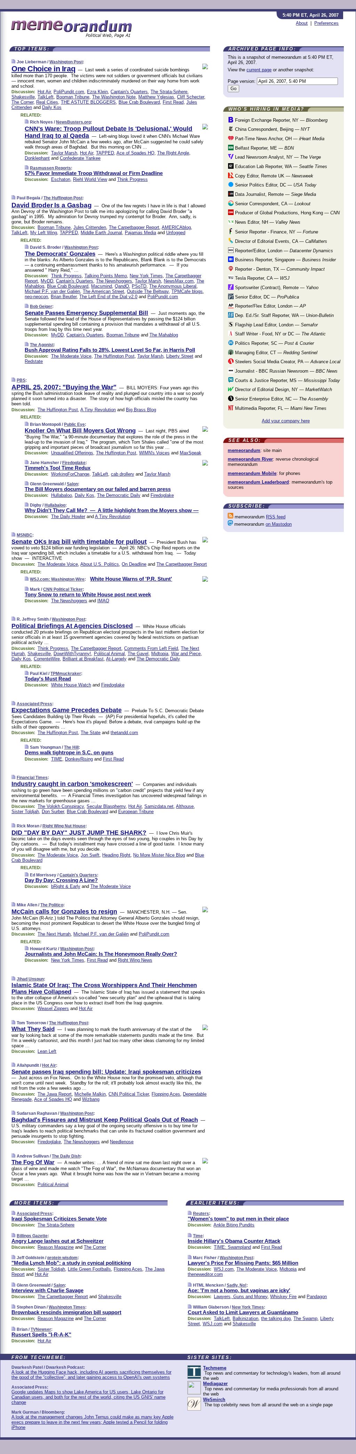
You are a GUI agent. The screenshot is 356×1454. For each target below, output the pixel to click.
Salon (72, 484)
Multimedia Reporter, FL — (280, 408)
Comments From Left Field (151, 648)
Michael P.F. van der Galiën (52, 291)
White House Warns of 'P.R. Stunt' (131, 579)
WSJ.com (224, 1269)
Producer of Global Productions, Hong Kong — (287, 212)
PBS (21, 380)
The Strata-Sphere (169, 91)
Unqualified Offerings (72, 452)
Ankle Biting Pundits (233, 1224)
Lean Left (47, 1051)
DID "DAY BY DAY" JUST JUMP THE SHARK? (78, 832)
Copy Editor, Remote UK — (273, 175)
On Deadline (134, 564)
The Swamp (305, 1318)
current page (259, 69)
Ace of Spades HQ (135, 153)
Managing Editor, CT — (275, 352)
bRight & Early (65, 886)
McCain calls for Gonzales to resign (64, 911)
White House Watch (71, 685)
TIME (56, 759)
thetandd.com (124, 732)
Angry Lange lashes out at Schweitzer (57, 1241)
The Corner (22, 102)
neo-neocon (36, 296)
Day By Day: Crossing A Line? (61, 880)
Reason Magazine (56, 1247)
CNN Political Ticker (63, 589)
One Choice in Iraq (43, 68)
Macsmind (101, 286)
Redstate (34, 361)
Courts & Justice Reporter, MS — (287, 380)
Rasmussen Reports (50, 168)
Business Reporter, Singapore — (285, 259)
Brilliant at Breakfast (83, 658)
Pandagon (317, 1296)
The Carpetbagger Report (134, 227)
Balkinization (245, 1318)
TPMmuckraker (65, 674)
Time (198, 1236)
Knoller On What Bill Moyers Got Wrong (80, 430)
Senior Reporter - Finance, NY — (276, 232)
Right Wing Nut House (64, 826)
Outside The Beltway (148, 291)
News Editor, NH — (267, 222)
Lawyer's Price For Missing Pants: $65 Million (243, 1263)
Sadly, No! (236, 1285)
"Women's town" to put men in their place (238, 1219)
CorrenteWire (47, 658)
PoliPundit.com (69, 91)
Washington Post (66, 62)
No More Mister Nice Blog (159, 855)
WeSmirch (214, 1399)
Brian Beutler (63, 296)
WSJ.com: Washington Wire (57, 579)
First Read (173, 102)
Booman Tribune (72, 97)
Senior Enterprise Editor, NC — (281, 399)
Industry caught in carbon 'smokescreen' (72, 783)
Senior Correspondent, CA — (272, 203)
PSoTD (139, 286)
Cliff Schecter (190, 97)
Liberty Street (179, 356)
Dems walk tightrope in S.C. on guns (69, 752)
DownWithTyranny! (72, 653)
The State (90, 732)
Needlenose (122, 1141)
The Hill (71, 747)
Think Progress (132, 179)
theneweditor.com (205, 1274)
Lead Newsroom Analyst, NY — (277, 157)
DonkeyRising (79, 759)
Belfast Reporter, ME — (264, 148)
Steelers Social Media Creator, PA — (287, 361)
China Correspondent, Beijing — (272, 129)
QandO (122, 286)
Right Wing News (135, 960)
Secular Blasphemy (106, 806)
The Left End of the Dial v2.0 (108, 296)
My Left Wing (43, 232)
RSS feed (275, 516)
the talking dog (276, 1318)
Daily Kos (52, 107)
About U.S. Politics (99, 564)
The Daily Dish (66, 1156)
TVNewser (41, 1329)
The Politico (51, 905)
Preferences (326, 23)
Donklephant (37, 158)
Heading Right (116, 855)
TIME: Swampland (232, 1247)
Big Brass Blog (141, 409)
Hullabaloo (61, 495)
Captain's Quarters (129, 91)
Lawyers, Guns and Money (240, 1296)
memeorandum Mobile (252, 473)
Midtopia (159, 653)
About (302, 23)
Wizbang (90, 1099)
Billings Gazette (32, 1236)
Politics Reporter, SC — (274, 343)
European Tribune (136, 811)
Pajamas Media (140, 232)
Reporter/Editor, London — (283, 250)
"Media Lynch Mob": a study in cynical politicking (71, 1263)
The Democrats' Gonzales (60, 254)
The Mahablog (163, 334)
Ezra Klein (97, 91)
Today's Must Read (48, 679)
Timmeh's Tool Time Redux (57, 468)
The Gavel (138, 653)
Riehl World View (90, 179)
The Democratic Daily (118, 495)
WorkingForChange (70, 474)
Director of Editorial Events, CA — (280, 241)
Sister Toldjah (25, 811)
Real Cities (47, 102)
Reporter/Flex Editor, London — (270, 306)
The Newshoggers (114, 281)
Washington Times (67, 1307)
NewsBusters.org (73, 122)
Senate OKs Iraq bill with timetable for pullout (79, 541)
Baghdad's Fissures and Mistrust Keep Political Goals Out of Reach (104, 1120)
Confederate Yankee (80, 158)
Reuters (201, 1213)
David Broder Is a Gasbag (51, 205)
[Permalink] (13, 61)
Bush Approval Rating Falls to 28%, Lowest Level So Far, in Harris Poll (110, 350)
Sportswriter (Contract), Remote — (276, 287)
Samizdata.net (158, 806)
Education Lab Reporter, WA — (280, 166)
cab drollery (122, 474)
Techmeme (214, 1367)
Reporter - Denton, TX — (279, 269)
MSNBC (24, 535)
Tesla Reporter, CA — (262, 278)
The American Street (103, 291)
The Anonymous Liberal (172, 286)
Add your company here (286, 420)
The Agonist (42, 345)
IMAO (103, 600)
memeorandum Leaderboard (258, 482)
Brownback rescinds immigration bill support (66, 1312)
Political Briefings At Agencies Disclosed (72, 625)
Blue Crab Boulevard (139, 102)
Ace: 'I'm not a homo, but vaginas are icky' (239, 1290)
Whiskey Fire (283, 1296)
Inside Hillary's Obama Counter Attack (234, 1241)
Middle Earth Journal (101, 232)
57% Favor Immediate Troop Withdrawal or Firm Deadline (94, 173)
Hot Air (44, 91)
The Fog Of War (33, 1162)
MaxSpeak (190, 452)
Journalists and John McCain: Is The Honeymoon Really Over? (101, 954)
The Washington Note (114, 97)
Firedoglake (74, 463)
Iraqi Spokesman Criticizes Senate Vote (59, 1219)
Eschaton (60, 179)
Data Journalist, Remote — (275, 194)
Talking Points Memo (105, 275)
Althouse (185, 806)
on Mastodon (279, 524)
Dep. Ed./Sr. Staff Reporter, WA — (284, 315)
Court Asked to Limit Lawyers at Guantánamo (243, 1312)
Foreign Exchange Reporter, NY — (280, 120)
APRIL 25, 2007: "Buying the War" (63, 387)
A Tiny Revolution (98, 409)
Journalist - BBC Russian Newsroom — (286, 371)
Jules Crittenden (89, 227)
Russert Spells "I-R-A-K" (41, 1334)
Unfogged (175, 232)
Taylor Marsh (64, 153)
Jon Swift (90, 855)
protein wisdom (62, 1258)
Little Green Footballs (89, 1269)
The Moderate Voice (71, 356)
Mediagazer (215, 1383)
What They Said (33, 1029)
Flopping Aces (166, 1094)
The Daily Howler (68, 516)
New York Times (146, 275)
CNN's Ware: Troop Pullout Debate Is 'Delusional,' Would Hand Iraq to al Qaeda (108, 132)
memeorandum (244, 450)
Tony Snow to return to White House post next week (88, 594)
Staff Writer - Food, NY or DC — (280, 333)
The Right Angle (173, 153)
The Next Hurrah (54, 934)
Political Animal (109, 653)
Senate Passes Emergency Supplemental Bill (86, 313)
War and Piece (186, 653)
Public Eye (74, 424)
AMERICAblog (176, 227)
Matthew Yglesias (156, 97)
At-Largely (116, 658)
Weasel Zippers (53, 1008)
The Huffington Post (62, 198)
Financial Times (32, 778)
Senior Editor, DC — (266, 297)
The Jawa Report (55, 1094)
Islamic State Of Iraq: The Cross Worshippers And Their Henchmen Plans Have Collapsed (104, 988)
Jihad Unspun (30, 979)
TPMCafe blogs (187, 291)
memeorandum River (250, 459)
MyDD (47, 281)
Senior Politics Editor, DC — (275, 185)
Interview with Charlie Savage (47, 1290)
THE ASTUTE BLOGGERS (88, 102)
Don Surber (53, 811)
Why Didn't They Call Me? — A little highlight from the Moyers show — (112, 510)
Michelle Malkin (90, 1094)
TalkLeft (46, 97)
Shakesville (23, 97)
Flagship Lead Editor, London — (276, 324)
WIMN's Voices (154, 452)
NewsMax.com (179, 281)
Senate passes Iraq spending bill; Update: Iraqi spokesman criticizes (106, 1071)
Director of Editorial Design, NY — (283, 389)
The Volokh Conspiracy (61, 806)
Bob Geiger (41, 306)
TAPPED (105, 153)
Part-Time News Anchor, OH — (279, 138)
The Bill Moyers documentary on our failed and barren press (98, 489)
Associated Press (34, 704)
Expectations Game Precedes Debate (66, 710)
